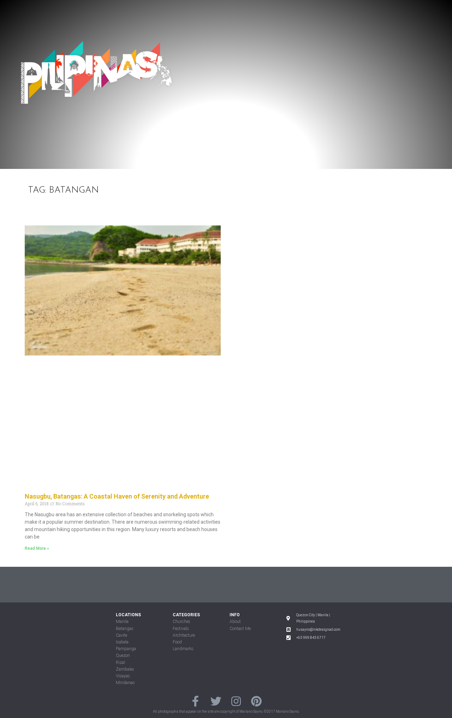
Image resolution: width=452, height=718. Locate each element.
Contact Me (240, 628)
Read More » (37, 548)
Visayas (123, 675)
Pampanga (126, 648)
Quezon (123, 655)
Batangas (124, 628)
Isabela (122, 642)
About (235, 621)
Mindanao (125, 682)
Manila (122, 621)
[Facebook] (195, 700)
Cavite (121, 635)
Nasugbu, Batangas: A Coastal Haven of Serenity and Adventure (117, 496)
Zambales (125, 669)
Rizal (120, 662)
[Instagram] (236, 700)
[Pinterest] (256, 700)
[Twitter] (216, 700)
